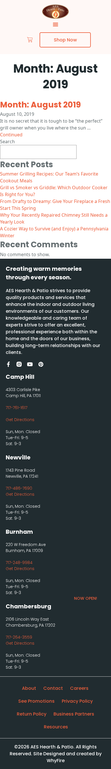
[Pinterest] (40, 364)
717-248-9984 (19, 562)
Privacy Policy (77, 701)
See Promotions (36, 701)
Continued (11, 135)
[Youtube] (29, 364)
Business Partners (74, 714)
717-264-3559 (19, 637)
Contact (53, 688)
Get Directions (20, 420)
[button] (55, 24)
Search (7, 141)
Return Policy (31, 714)
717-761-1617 (16, 408)
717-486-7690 (19, 488)
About (29, 688)
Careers (79, 688)
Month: (40, 104)
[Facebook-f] (8, 364)
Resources (56, 727)
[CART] (30, 40)
